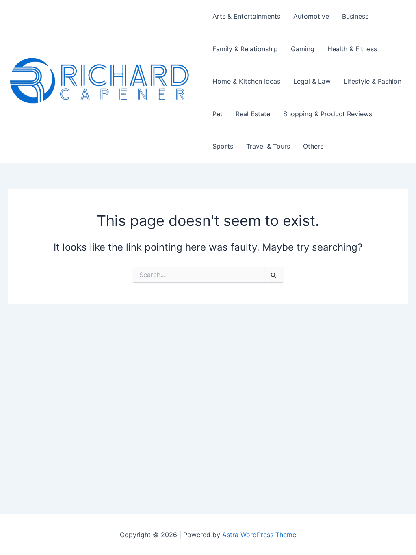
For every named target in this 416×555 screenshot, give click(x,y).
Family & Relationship (245, 49)
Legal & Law (312, 81)
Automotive (311, 16)
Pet (217, 114)
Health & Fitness (352, 49)
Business (355, 16)
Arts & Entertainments (246, 16)
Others (313, 146)
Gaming (302, 49)
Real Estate (253, 114)
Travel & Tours (268, 146)
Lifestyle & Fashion (372, 81)
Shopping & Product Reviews (327, 114)
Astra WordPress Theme (259, 535)
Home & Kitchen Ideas (246, 81)
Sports (222, 146)
